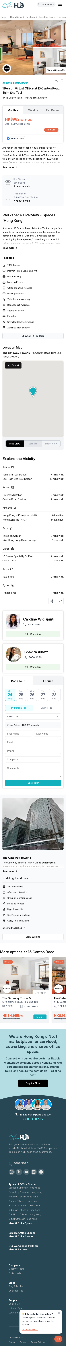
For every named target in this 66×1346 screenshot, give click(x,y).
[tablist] (33, 110)
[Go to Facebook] (41, 1172)
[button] (33, 47)
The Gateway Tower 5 (16, 857)
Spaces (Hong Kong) (15, 83)
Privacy (12, 1342)
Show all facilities (12, 928)
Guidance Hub (16, 1290)
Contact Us (14, 1303)
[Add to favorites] (60, 601)
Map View (14, 443)
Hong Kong (16, 17)
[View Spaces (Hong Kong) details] (6, 68)
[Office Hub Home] (13, 5)
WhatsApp (35, 634)
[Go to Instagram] (12, 1172)
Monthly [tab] (13, 110)
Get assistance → (30, 1329)
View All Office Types (20, 1223)
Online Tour (47, 707)
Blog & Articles (16, 1286)
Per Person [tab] (53, 110)
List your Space (16, 1308)
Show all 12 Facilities (33, 336)
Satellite (33, 443)
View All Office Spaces (21, 1236)
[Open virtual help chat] (58, 1339)
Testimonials (15, 1273)
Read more (8, 167)
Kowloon (30, 17)
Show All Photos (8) (56, 70)
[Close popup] (59, 1313)
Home (3, 17)
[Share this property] (52, 601)
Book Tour (33, 783)
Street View (51, 443)
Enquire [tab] (48, 681)
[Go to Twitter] (19, 1172)
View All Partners (18, 1249)
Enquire (40, 1017)
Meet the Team (16, 1268)
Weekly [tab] (33, 110)
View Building (33, 936)
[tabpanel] (33, 124)
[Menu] (60, 4)
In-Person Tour (19, 707)
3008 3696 (33, 624)
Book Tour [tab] (18, 681)
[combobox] (33, 716)
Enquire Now (33, 1083)
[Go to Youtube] (26, 1172)
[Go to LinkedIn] (34, 1172)
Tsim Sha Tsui (46, 17)
